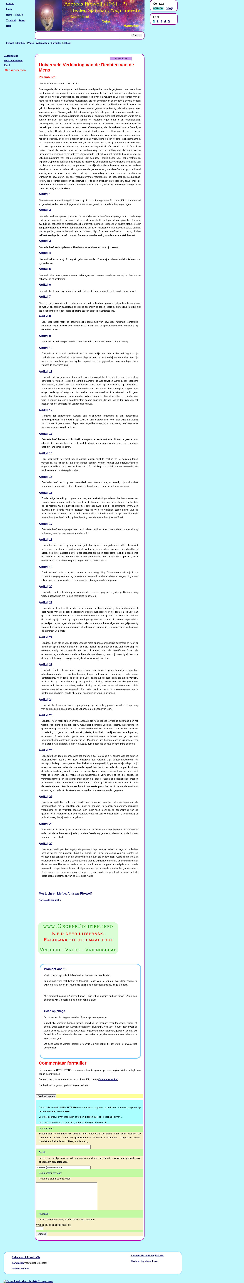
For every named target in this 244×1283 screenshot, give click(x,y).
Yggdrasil (11, 20)
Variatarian (18, 1263)
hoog (169, 8)
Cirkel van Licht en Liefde (26, 1257)
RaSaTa (19, 15)
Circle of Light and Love (144, 1261)
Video (31, 43)
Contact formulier (108, 1079)
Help (8, 26)
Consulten (56, 43)
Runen (22, 20)
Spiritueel (21, 43)
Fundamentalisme (13, 60)
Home (9, 15)
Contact (10, 3)
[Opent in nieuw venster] (89, 938)
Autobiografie (11, 56)
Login (9, 9)
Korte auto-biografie (50, 900)
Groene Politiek (20, 1268)
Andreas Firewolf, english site (147, 1255)
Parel (7, 65)
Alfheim (67, 43)
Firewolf (10, 43)
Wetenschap (42, 43)
